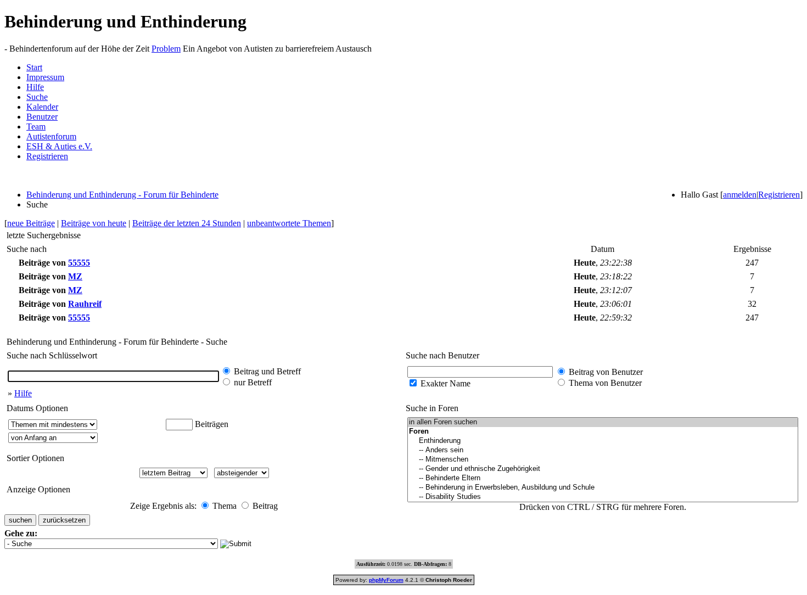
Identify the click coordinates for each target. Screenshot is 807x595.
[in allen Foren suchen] (603, 422)
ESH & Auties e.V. (59, 146)
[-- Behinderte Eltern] (603, 478)
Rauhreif (85, 303)
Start (34, 67)
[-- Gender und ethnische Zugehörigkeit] (603, 469)
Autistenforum (51, 136)
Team (36, 126)
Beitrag (265, 505)
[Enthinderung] (603, 441)
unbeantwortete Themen (289, 223)
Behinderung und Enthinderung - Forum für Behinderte (122, 194)
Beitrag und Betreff (267, 371)
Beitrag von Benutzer (606, 372)
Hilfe (35, 87)
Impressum (45, 77)
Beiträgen (211, 424)
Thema (224, 505)
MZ (75, 276)
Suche (37, 97)
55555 (79, 262)
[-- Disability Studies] (603, 497)
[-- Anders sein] (603, 450)
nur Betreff (253, 382)
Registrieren (47, 156)
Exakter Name (445, 383)
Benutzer (42, 116)
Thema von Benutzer (605, 383)
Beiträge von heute (93, 223)
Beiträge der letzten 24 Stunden (186, 223)
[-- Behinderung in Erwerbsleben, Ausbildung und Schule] (603, 487)
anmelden (739, 194)
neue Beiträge (31, 223)
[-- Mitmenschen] (603, 459)
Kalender (42, 106)
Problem (166, 48)
